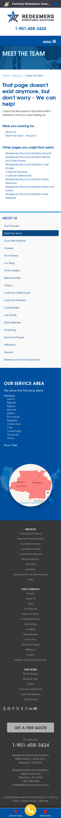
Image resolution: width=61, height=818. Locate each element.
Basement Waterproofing (30, 538)
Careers (8, 248)
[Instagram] (26, 708)
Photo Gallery (12, 270)
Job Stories (10, 315)
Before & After (12, 278)
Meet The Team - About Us (20, 135)
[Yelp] (4, 708)
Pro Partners (11, 255)
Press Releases (12, 322)
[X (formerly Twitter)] (18, 708)
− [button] (48, 497)
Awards (8, 352)
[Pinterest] (13, 708)
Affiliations (10, 344)
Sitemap (43, 801)
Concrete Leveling (30, 548)
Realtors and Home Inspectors (22, 359)
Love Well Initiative (15, 240)
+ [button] (48, 492)
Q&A (30, 603)
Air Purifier (30, 564)
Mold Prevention (30, 559)
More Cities (10, 445)
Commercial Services (30, 553)
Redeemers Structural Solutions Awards (28, 153)
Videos (8, 285)
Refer (30, 579)
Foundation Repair (30, 543)
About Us (10, 132)
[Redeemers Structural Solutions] (30, 810)
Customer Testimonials (18, 175)
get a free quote (30, 727)
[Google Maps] (9, 708)
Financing (10, 330)
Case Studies (11, 307)
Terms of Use (29, 801)
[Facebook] (22, 708)
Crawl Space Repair (30, 533)
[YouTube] (35, 708)
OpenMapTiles (23, 502)
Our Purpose (11, 226)
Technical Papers (14, 337)
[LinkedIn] (31, 708)
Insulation (30, 569)
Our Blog (9, 263)
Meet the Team (13, 233)
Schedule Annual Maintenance (30, 574)
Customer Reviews (16, 172)
